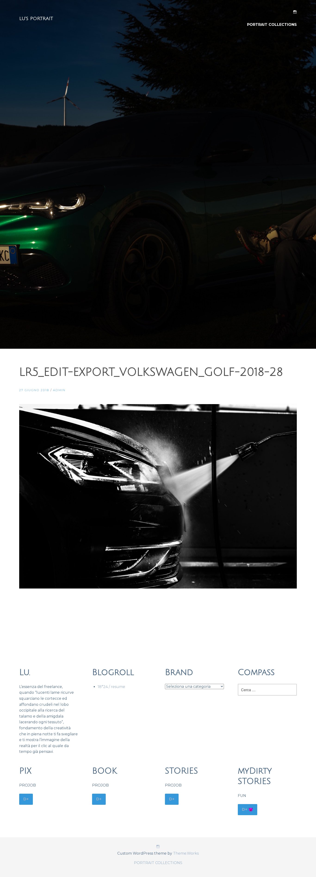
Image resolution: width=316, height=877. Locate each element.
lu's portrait (36, 18)
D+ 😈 (247, 809)
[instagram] (295, 13)
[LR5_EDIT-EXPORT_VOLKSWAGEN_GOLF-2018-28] (158, 587)
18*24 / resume (111, 687)
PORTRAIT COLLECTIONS (272, 24)
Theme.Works (186, 853)
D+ (26, 799)
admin (59, 390)
